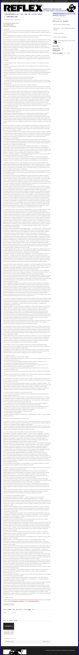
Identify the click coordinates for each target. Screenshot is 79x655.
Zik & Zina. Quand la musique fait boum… (62, 24)
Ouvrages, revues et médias (46, 1)
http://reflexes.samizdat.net (18, 601)
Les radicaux (5, 1)
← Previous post (9, 641)
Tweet (5, 612)
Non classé (18, 19)
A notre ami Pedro (57, 18)
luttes (12, 604)
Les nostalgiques (14, 1)
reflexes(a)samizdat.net (34, 601)
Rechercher (74, 13)
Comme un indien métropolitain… (60, 37)
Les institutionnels (24, 1)
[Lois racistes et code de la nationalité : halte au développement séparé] (8, 626)
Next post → (46, 641)
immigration (6, 604)
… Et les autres (34, 1)
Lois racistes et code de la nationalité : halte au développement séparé (8, 632)
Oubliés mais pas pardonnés (61, 1)
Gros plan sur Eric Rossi (58, 33)
